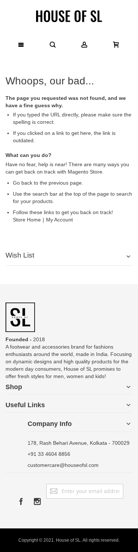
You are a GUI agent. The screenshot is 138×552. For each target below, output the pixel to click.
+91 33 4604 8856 (49, 454)
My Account (59, 220)
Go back (22, 183)
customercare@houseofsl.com (63, 465)
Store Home (27, 220)
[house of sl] (69, 15)
